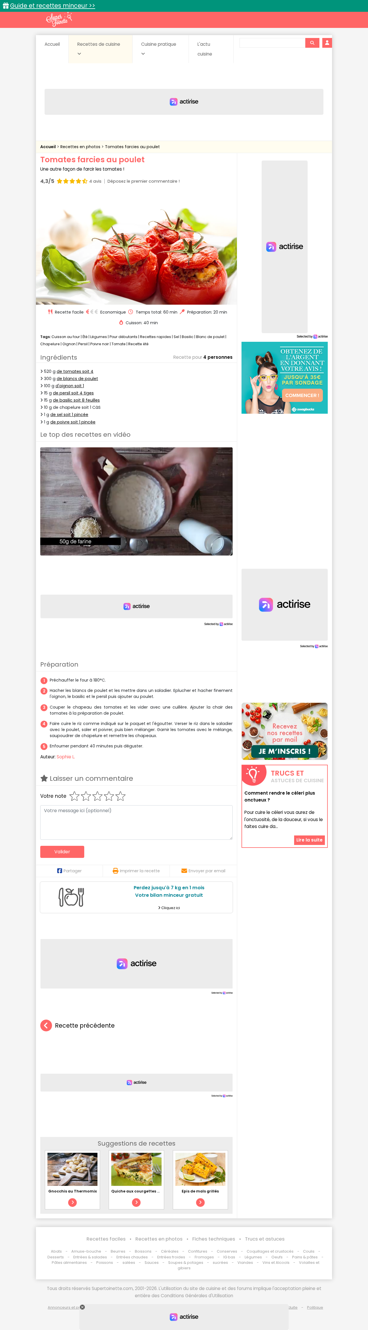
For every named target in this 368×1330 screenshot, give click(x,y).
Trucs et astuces (265, 1239)
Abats (56, 1251)
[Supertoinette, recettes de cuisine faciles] (59, 19)
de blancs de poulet (77, 378)
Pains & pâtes (305, 1257)
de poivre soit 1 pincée (72, 422)
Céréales (170, 1251)
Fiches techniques (213, 1239)
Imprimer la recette (140, 871)
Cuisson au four (65, 336)
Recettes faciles (106, 1239)
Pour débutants (123, 336)
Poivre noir (99, 343)
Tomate (119, 343)
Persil (83, 343)
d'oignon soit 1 (69, 386)
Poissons (104, 1262)
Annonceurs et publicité (70, 1307)
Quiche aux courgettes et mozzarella (147, 1191)
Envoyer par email (207, 871)
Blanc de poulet (210, 336)
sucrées (220, 1262)
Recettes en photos (80, 147)
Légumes (98, 336)
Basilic (187, 336)
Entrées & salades (90, 1257)
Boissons (143, 1251)
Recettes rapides (155, 336)
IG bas (229, 1257)
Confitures (197, 1251)
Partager (73, 871)
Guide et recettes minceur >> (52, 5)
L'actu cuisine (205, 49)
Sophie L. (66, 757)
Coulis (309, 1251)
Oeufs (277, 1257)
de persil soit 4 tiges (73, 393)
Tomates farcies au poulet (132, 147)
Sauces (152, 1262)
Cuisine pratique (158, 44)
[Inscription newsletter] (284, 731)
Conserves (227, 1251)
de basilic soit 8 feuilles (76, 400)
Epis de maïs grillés (200, 1191)
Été (85, 336)
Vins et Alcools (276, 1262)
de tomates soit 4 (75, 371)
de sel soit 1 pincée (69, 414)
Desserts (55, 1257)
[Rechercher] (312, 43)
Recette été (138, 343)
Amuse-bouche (86, 1251)
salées (128, 1262)
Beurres (118, 1251)
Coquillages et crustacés (270, 1251)
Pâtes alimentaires (69, 1262)
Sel (176, 336)
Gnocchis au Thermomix (72, 1191)
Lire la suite (309, 840)
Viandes (245, 1262)
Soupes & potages (185, 1262)
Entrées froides (171, 1257)
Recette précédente (85, 1025)
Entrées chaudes (132, 1257)
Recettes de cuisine (98, 44)
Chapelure (50, 343)
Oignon (69, 343)
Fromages (204, 1257)
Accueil (52, 44)
